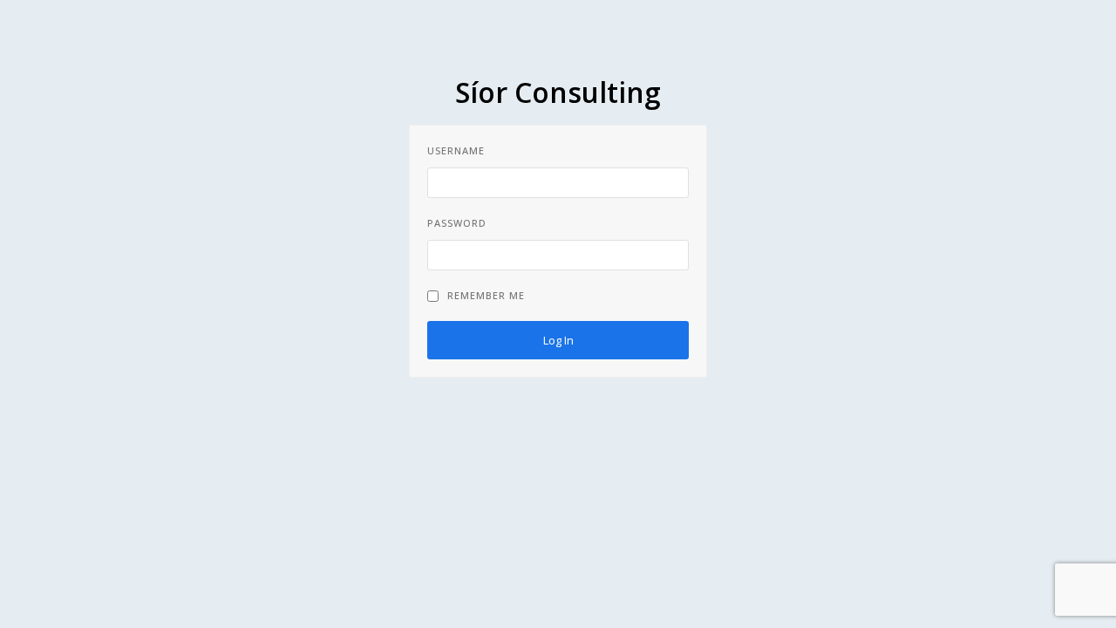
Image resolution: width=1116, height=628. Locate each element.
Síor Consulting (558, 92)
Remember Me (486, 295)
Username (456, 150)
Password (457, 222)
